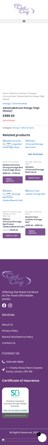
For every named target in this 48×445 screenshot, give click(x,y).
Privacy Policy (10, 330)
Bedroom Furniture (18, 93)
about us (7, 324)
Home (5, 93)
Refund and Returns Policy (17, 336)
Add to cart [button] (11, 235)
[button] (24, 21)
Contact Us (8, 343)
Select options (10, 180)
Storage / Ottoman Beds (15, 103)
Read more (34, 177)
